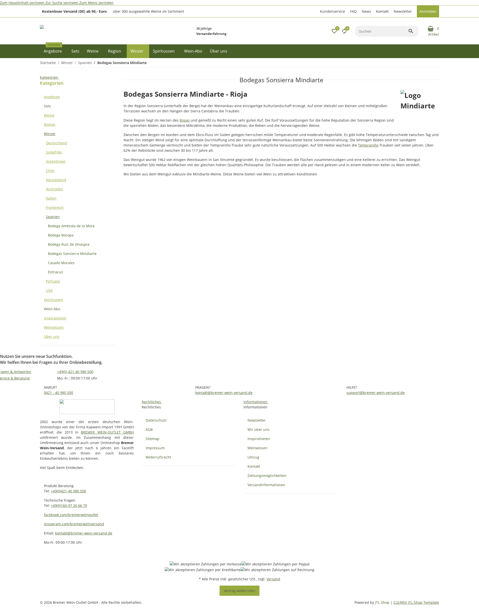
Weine (49, 115)
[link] (78, 96)
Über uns (51, 336)
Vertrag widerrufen (239, 590)
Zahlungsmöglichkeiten (266, 475)
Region (49, 124)
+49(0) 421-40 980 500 (75, 371)
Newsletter (403, 11)
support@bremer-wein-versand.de (376, 392)
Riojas (185, 120)
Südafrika (54, 152)
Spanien (53, 216)
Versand (273, 579)
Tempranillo (368, 145)
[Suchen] (413, 31)
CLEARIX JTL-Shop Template (416, 602)
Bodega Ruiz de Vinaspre (69, 244)
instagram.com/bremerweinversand (74, 524)
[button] (332, 11)
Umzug (253, 457)
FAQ (353, 11)
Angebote (52, 96)
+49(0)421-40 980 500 (68, 491)
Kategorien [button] (49, 77)
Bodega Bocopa (61, 235)
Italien (51, 198)
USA (49, 290)
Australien (54, 189)
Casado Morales (61, 262)
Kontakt (382, 11)
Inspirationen (55, 318)
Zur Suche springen (62, 2)
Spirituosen (53, 299)
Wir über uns (258, 429)
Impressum (155, 448)
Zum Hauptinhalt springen (22, 2)
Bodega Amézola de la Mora (71, 226)
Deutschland (56, 143)
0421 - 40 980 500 (58, 392)
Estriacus (55, 272)
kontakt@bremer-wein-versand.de (223, 392)
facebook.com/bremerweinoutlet (71, 514)
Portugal (53, 281)
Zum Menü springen (96, 2)
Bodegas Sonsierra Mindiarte (72, 253)
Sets (47, 106)
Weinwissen (54, 327)
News (366, 11)
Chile (50, 170)
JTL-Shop (382, 602)
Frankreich (55, 207)
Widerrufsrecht (158, 457)
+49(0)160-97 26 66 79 (69, 505)
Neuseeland (56, 179)
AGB (149, 429)
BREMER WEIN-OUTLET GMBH (107, 432)
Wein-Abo (52, 308)
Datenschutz (156, 420)
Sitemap (152, 438)
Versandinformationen (266, 484)
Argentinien (56, 161)
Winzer (50, 133)
